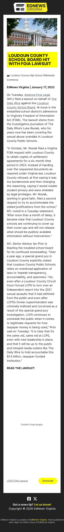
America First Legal (37, 95)
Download (47, 480)
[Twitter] (35, 499)
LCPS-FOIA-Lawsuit (17, 480)
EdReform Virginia (38, 519)
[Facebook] (29, 499)
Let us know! (42, 504)
